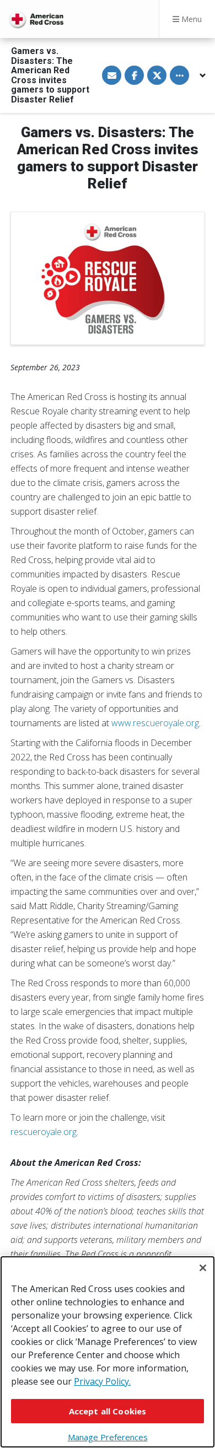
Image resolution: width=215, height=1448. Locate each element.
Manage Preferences (108, 1436)
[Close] (203, 1268)
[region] (107, 1352)
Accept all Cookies (108, 1411)
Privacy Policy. (102, 1381)
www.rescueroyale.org (155, 723)
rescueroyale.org (43, 1132)
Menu (190, 19)
